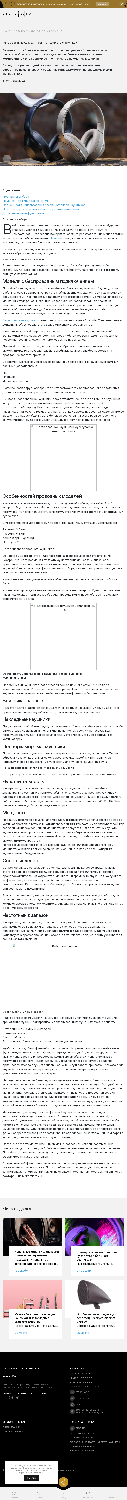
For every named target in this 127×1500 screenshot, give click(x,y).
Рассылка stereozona (23, 1368)
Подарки (82, 1428)
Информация (14, 1422)
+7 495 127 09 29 (81, 1378)
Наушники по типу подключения (25, 200)
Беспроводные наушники (21, 320)
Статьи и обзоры (82, 1446)
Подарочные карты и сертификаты (95, 1442)
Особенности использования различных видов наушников (44, 205)
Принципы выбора (16, 196)
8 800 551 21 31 (80, 1374)
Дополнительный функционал (24, 213)
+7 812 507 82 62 (81, 1382)
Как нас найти (13, 1431)
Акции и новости (82, 1451)
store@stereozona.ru (85, 1387)
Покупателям (82, 1422)
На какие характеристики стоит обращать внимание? (41, 209)
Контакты (78, 1368)
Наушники (57, 238)
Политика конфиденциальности (60, 1470)
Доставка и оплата (83, 1433)
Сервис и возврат (82, 1438)
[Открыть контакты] (63, 1482)
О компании (11, 1427)
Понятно (31, 1478)
